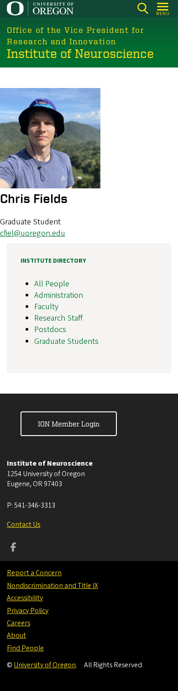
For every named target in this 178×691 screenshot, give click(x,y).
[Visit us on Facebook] (13, 548)
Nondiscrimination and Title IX (52, 586)
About (16, 635)
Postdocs (50, 329)
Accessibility (25, 598)
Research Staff (58, 318)
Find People (25, 648)
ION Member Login (68, 424)
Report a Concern (34, 573)
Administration (58, 295)
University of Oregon (45, 665)
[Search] (142, 8)
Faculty (46, 306)
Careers (18, 623)
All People (51, 284)
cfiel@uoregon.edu (32, 233)
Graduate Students (66, 341)
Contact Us (23, 525)
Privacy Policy (27, 611)
